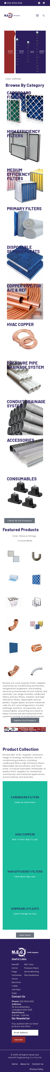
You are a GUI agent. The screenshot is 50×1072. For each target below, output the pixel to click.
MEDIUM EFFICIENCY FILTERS (18, 174)
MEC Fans (28, 964)
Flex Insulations (31, 975)
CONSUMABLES (22, 478)
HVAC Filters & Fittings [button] (24, 536)
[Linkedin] (44, 3)
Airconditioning (31, 971)
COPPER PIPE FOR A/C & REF (24, 287)
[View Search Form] (43, 16)
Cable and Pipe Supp (16, 989)
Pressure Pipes (31, 968)
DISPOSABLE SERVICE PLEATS (23, 249)
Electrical (16, 982)
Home (15, 1064)
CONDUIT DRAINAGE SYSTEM (26, 403)
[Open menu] (37, 15)
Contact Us (37, 1064)
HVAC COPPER (20, 324)
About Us (24, 1064)
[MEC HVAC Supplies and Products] (12, 16)
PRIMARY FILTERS (24, 208)
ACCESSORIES (20, 440)
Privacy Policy (36, 1069)
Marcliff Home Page (15, 968)
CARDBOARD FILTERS (19, 94)
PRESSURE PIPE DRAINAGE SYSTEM (25, 365)
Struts (15, 978)
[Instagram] (39, 3)
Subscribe (18, 1039)
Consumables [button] (25, 540)
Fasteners (17, 975)
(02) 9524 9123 (26, 1001)
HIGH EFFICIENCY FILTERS (23, 133)
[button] (4, 26)
